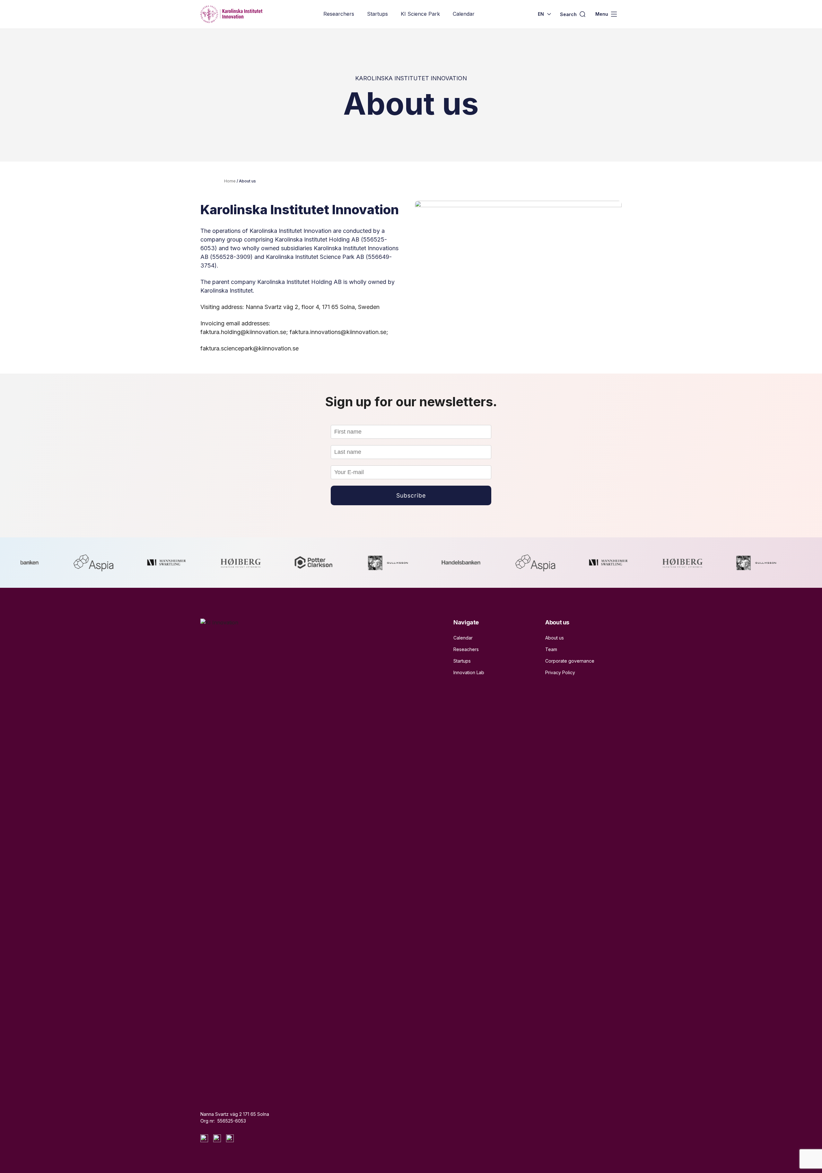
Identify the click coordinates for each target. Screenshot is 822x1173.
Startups (377, 14)
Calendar (464, 14)
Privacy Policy (560, 672)
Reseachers (466, 649)
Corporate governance (569, 661)
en (541, 14)
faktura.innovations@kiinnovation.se (338, 332)
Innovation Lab (468, 672)
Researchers (338, 14)
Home (230, 181)
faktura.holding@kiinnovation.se (243, 332)
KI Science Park (420, 14)
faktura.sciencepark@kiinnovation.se (249, 348)
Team (551, 649)
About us (554, 637)
